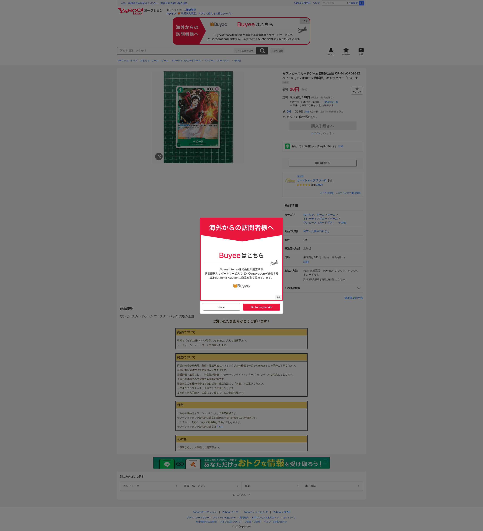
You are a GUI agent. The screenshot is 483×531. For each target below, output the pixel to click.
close (221, 306)
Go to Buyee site (261, 306)
